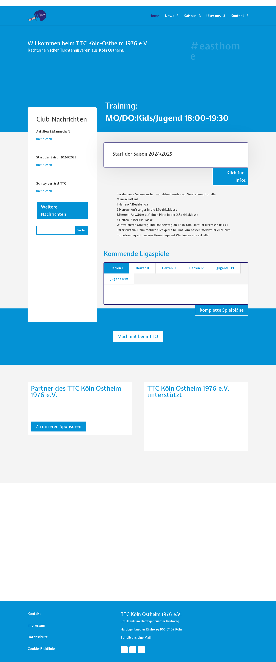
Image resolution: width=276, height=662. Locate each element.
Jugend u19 (119, 279)
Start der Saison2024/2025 (56, 157)
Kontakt (237, 16)
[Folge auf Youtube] (141, 649)
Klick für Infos (236, 176)
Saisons (190, 16)
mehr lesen (44, 139)
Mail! (148, 638)
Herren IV (196, 268)
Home (154, 16)
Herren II (142, 268)
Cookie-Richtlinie (41, 648)
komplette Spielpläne (222, 310)
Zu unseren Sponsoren (59, 426)
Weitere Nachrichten (53, 210)
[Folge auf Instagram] (132, 649)
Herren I (116, 268)
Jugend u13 (225, 268)
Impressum (36, 625)
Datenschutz (38, 637)
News (169, 16)
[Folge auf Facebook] (124, 649)
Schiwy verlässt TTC (51, 183)
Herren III (169, 268)
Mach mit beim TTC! (138, 336)
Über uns (213, 16)
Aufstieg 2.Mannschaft (53, 131)
